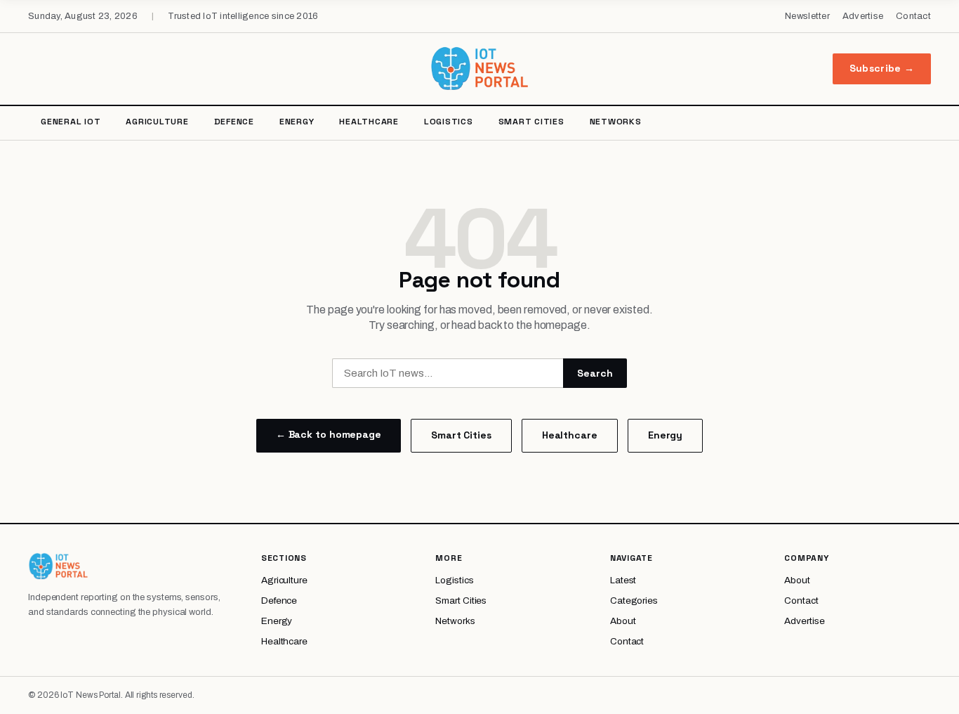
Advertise (862, 16)
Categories (634, 600)
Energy (297, 121)
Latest (623, 580)
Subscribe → (881, 68)
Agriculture (157, 121)
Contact (913, 16)
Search (595, 373)
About (623, 621)
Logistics (448, 121)
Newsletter (807, 16)
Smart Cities (531, 121)
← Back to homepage (328, 434)
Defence (234, 121)
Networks (616, 121)
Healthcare (369, 121)
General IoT (70, 121)
